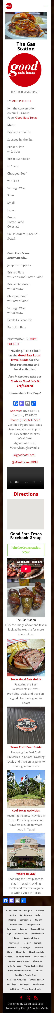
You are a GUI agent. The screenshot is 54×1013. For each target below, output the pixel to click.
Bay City (38, 919)
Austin (12, 915)
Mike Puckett (14, 966)
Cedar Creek (16, 924)
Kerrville (12, 947)
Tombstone (38, 984)
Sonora (8, 956)
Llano (9, 952)
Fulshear (16, 938)
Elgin (9, 933)
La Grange (25, 947)
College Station (33, 924)
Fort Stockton (37, 933)
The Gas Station (26, 620)
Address (15, 411)
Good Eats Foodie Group (19, 970)
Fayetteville (21, 933)
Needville (21, 952)
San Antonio (26, 915)
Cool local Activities (16, 979)
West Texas (39, 956)
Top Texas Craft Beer (19, 961)
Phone (14, 420)
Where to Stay (25, 874)
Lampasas (38, 947)
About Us (37, 961)
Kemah (37, 942)
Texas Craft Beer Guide (25, 747)
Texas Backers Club (33, 966)
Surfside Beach (23, 956)
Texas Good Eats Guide (26, 679)
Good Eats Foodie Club (25, 975)
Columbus (11, 929)
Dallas (38, 915)
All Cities (14, 989)
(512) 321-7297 (30, 420)
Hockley (27, 942)
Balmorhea (25, 919)
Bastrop (12, 919)
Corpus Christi (37, 929)
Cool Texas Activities (26, 810)
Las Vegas (24, 984)
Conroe (23, 929)
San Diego (11, 984)
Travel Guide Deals (31, 989)
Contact (39, 970)
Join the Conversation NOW (25, 550)
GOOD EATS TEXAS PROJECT (19, 910)
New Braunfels (36, 952)
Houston (40, 910)
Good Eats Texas (26, 117)
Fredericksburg (31, 938)
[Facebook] (16, 403)
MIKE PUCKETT (21, 101)
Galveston (14, 942)
